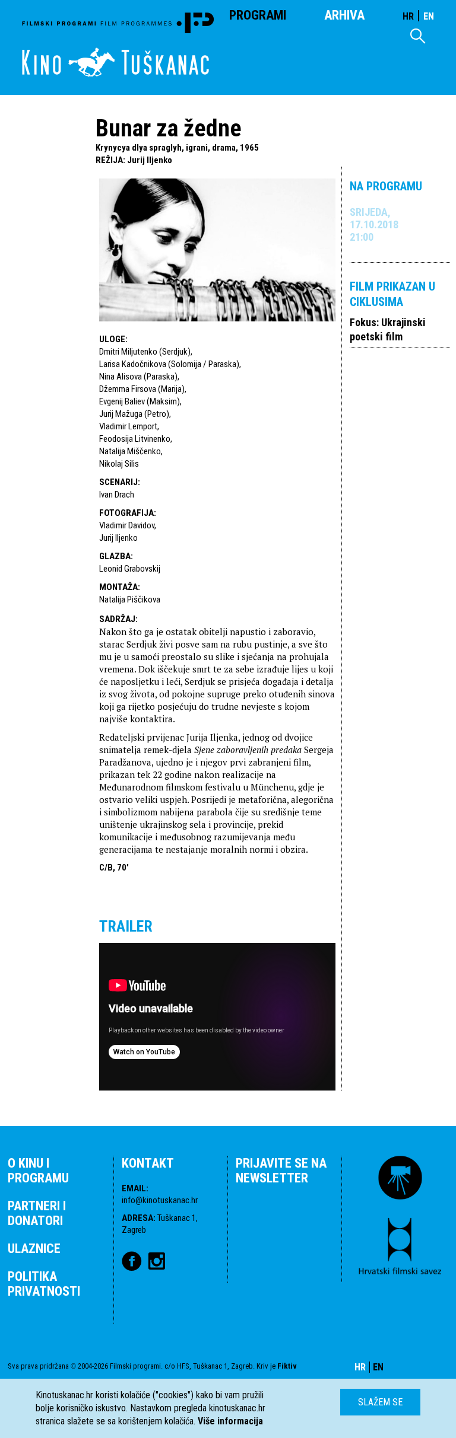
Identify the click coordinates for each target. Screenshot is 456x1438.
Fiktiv (287, 1366)
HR (408, 16)
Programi (257, 15)
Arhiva (344, 15)
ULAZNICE (34, 1248)
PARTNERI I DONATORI (37, 1213)
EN (428, 16)
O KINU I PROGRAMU (38, 1170)
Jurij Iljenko (149, 160)
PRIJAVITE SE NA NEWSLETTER (281, 1170)
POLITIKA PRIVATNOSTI (44, 1284)
